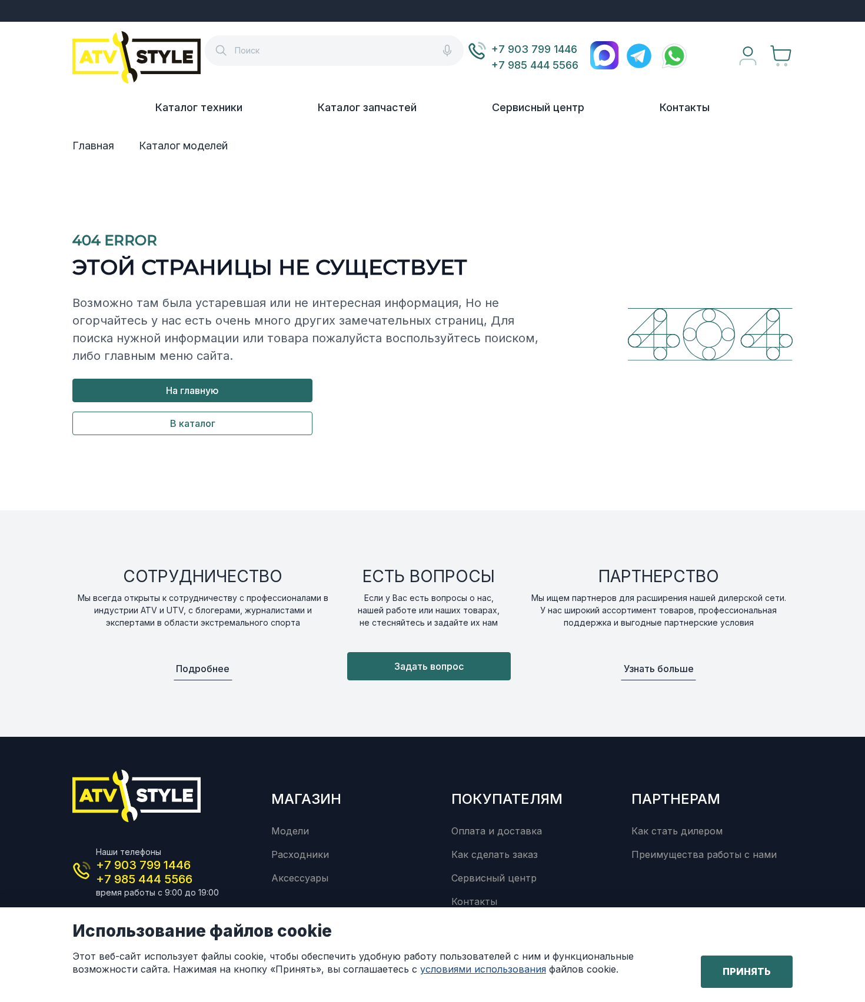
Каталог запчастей (367, 107)
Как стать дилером (677, 831)
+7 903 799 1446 (534, 49)
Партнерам (675, 798)
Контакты (685, 107)
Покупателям (507, 798)
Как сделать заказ (494, 854)
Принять (747, 971)
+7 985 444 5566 (534, 65)
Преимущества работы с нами (704, 854)
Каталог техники (198, 107)
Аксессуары (299, 878)
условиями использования (483, 969)
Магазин (306, 798)
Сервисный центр (538, 107)
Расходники (300, 854)
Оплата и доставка (496, 831)
